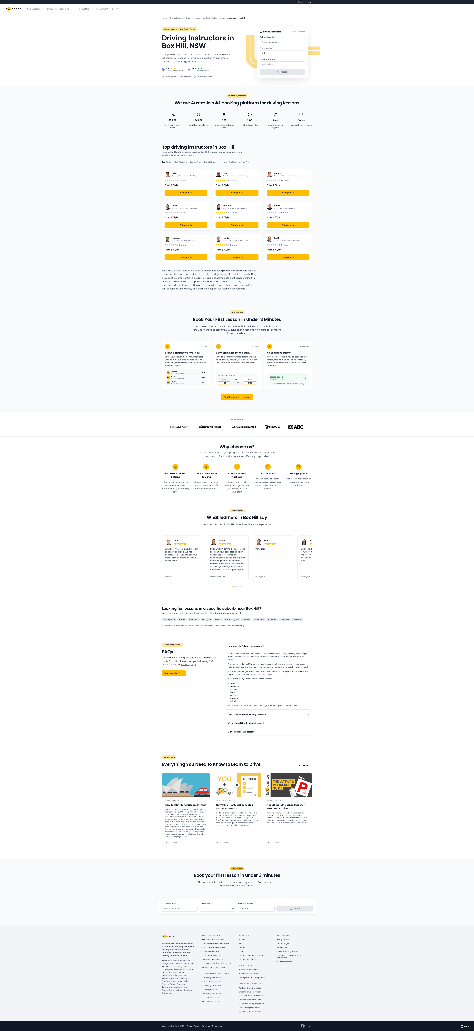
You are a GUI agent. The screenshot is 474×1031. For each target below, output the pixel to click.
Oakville (246, 619)
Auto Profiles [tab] (230, 162)
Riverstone (259, 619)
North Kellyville (231, 619)
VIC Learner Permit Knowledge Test (216, 963)
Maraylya (206, 619)
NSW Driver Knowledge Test (213, 947)
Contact (242, 947)
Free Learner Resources (106, 9)
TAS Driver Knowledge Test (212, 959)
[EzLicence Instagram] (309, 1026)
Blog (241, 943)
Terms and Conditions (212, 1026)
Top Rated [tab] (166, 162)
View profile (186, 192)
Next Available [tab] (180, 162)
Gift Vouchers (282, 947)
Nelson (218, 619)
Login (310, 2)
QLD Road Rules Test (210, 951)
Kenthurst (193, 619)
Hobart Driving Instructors (250, 1000)
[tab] (233, 586)
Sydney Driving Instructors (250, 1011)
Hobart (233, 701)
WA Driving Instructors (210, 1001)
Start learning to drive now (237, 397)
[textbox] (282, 42)
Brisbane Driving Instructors (250, 992)
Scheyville (285, 619)
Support (301, 2)
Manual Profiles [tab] (246, 162)
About (241, 951)
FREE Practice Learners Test (213, 939)
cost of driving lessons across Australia (291, 671)
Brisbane (233, 689)
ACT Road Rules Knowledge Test (215, 943)
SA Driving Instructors (210, 989)
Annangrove (169, 619)
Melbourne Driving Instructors (251, 1003)
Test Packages (282, 943)
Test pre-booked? (268, 59)
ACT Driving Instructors (211, 977)
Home (164, 18)
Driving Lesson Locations (58, 9)
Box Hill (182, 619)
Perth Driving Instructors (249, 1007)
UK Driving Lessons (284, 962)
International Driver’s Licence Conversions (288, 956)
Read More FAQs (172, 673)
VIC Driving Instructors (210, 997)
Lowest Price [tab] (195, 162)
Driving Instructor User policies (252, 977)
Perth (232, 692)
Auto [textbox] (264, 53)
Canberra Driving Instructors (251, 996)
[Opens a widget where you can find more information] (465, 1027)
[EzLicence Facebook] (302, 1026)
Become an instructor (248, 973)
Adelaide (234, 695)
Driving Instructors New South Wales (201, 18)
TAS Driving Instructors (211, 993)
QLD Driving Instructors (211, 985)
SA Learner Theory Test (211, 955)
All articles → (305, 765)
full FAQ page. (188, 664)
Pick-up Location (268, 37)
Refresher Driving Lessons (287, 951)
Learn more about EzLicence (251, 955)
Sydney (233, 683)
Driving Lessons (33, 9)
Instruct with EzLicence (249, 969)
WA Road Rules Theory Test (213, 967)
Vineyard (298, 619)
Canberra (234, 698)
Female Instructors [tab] (212, 162)
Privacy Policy (193, 1026)
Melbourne (234, 686)
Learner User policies (248, 959)
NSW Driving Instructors (211, 981)
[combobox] (282, 42)
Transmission (266, 48)
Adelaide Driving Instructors (250, 988)
